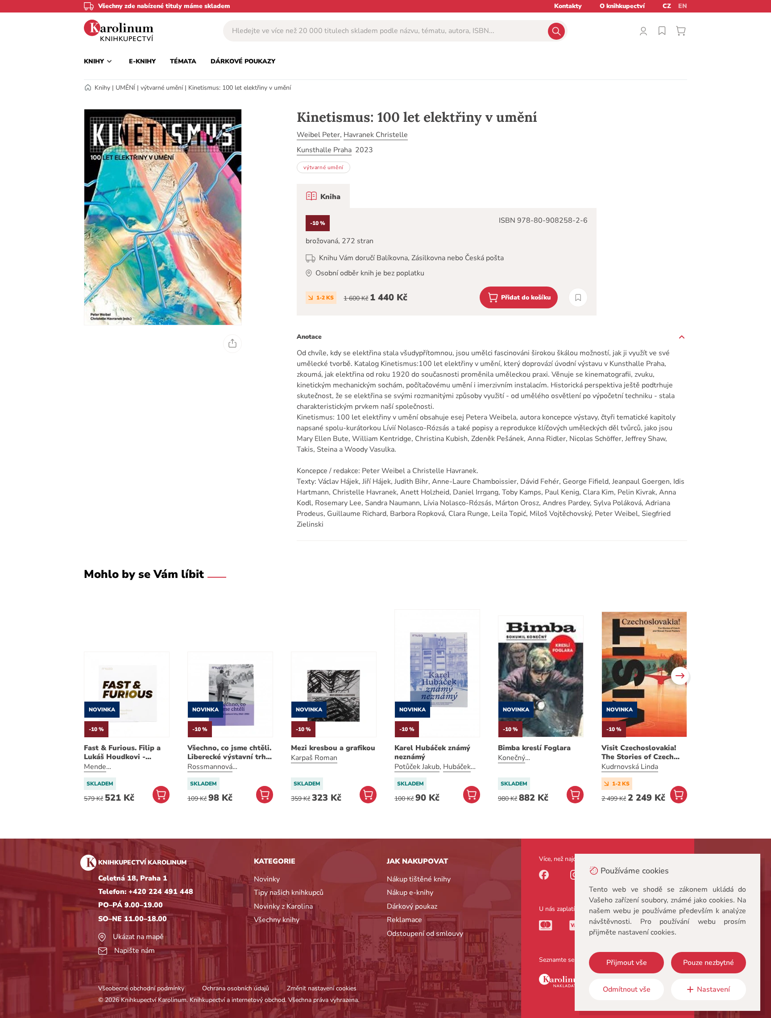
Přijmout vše (626, 963)
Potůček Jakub (416, 767)
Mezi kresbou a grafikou (333, 748)
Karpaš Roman (314, 758)
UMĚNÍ (125, 87)
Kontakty (568, 6)
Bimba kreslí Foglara (534, 748)
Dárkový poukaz (412, 906)
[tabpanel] (447, 262)
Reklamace (404, 920)
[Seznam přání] (662, 31)
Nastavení (713, 989)
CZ (667, 6)
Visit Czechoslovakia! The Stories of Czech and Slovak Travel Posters (638, 752)
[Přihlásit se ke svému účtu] (643, 31)
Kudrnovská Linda (629, 767)
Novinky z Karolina (283, 906)
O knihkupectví (622, 6)
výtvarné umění (162, 87)
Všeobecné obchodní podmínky (141, 988)
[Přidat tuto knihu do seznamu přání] (578, 297)
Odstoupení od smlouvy (425, 934)
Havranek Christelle (376, 135)
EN (682, 6)
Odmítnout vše (627, 989)
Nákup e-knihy (410, 893)
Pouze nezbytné (708, 963)
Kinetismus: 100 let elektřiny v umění (239, 87)
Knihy (102, 87)
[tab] (323, 196)
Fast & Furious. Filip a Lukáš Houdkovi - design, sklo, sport (122, 752)
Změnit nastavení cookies (321, 988)
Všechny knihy (276, 920)
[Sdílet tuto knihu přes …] (232, 343)
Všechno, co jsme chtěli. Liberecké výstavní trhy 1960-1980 (229, 752)
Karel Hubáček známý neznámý (432, 752)
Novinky (267, 879)
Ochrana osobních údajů (235, 988)
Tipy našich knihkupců (288, 893)
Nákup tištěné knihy (419, 879)
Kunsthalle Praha (324, 150)
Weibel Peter (318, 135)
